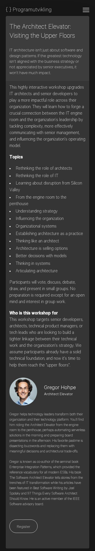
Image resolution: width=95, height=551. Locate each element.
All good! (21, 56)
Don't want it (51, 56)
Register (23, 527)
